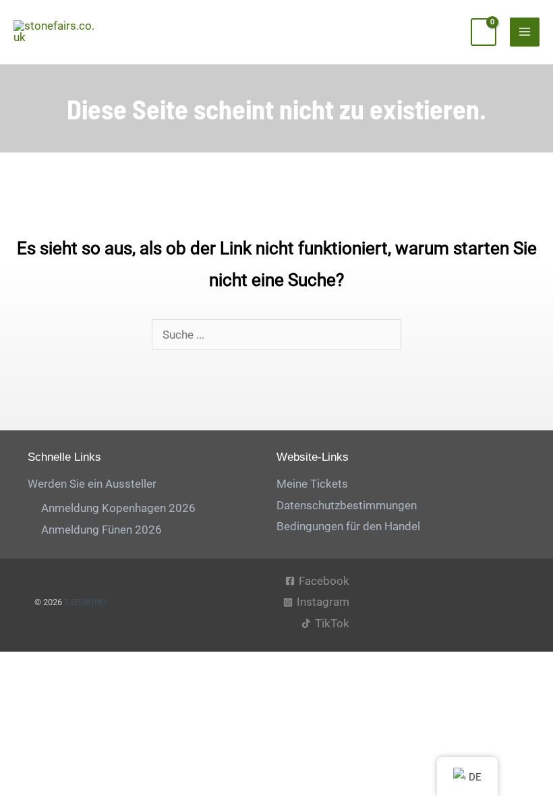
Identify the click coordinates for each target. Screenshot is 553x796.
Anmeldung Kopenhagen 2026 (118, 508)
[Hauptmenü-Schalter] (525, 32)
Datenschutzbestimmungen (346, 505)
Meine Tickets (312, 483)
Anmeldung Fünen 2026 (101, 529)
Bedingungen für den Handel (348, 526)
